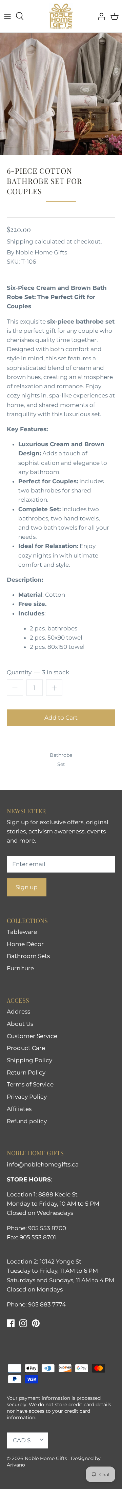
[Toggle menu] (7, 16)
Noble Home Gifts (41, 252)
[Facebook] (11, 1323)
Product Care (26, 1048)
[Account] (99, 16)
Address (18, 1011)
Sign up (27, 887)
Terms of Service (30, 1084)
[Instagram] (23, 1323)
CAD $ (21, 1440)
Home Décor (25, 944)
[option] (61, 94)
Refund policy (27, 1121)
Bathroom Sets (28, 956)
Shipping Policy (29, 1060)
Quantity (38, 672)
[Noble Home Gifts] (61, 16)
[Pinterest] (36, 1323)
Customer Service (32, 1036)
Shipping (20, 241)
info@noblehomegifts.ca (43, 1164)
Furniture (20, 968)
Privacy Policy (27, 1096)
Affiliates (19, 1109)
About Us (20, 1023)
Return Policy (26, 1072)
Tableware (22, 931)
